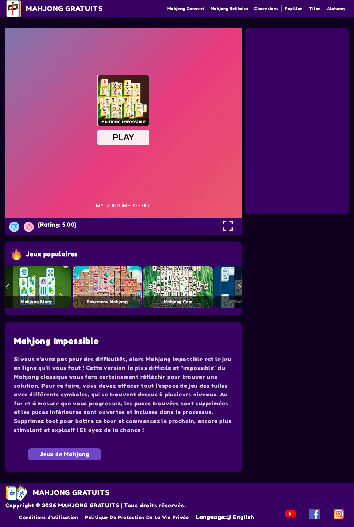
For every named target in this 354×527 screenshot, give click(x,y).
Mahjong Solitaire (229, 8)
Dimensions (266, 8)
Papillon (294, 8)
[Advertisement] (298, 72)
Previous (7, 287)
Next (239, 287)
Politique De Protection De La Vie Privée (137, 517)
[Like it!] (28, 226)
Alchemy (336, 8)
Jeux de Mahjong (64, 454)
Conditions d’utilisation (48, 517)
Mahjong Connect (185, 8)
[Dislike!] (14, 226)
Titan (315, 8)
